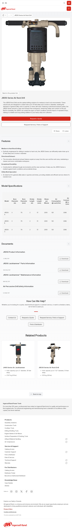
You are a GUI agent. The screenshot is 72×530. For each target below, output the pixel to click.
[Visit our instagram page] (16, 491)
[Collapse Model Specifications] (68, 186)
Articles (7, 485)
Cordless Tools (9, 428)
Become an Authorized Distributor (15, 476)
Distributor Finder (10, 473)
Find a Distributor (10, 454)
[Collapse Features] (68, 141)
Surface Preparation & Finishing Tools (16, 436)
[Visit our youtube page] (11, 491)
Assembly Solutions (11, 422)
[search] (64, 3)
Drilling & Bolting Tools (11, 431)
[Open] (69, 8)
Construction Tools (10, 425)
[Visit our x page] (21, 491)
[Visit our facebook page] (26, 491)
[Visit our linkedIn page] (31, 491)
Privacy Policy (8, 509)
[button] (36, 141)
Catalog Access (9, 449)
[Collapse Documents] (68, 244)
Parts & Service (9, 457)
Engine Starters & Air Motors (13, 433)
